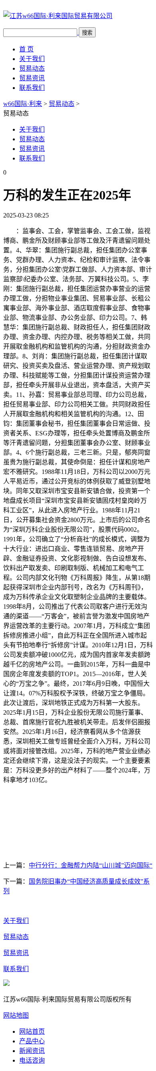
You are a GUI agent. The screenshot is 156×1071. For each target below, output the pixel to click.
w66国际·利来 (22, 103)
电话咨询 (32, 1060)
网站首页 (32, 1031)
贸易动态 (32, 68)
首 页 (26, 49)
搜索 (87, 33)
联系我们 (32, 87)
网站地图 (16, 1015)
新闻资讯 (32, 1050)
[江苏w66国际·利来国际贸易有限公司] (57, 15)
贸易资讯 (32, 78)
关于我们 (32, 58)
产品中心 (32, 1041)
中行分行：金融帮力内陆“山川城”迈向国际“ (90, 865)
